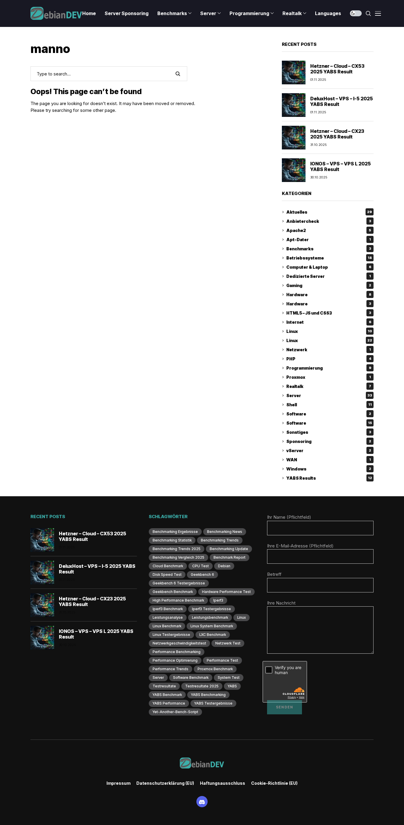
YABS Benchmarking (208, 694)
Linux (329, 331)
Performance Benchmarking (177, 652)
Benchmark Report (229, 557)
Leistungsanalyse (168, 617)
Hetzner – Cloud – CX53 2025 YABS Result (337, 69)
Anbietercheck (328, 221)
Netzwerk (328, 349)
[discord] (202, 801)
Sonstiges (328, 432)
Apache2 (328, 230)
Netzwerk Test (227, 643)
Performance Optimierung (175, 660)
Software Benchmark (191, 677)
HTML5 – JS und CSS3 (328, 312)
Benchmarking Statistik (172, 540)
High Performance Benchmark (178, 600)
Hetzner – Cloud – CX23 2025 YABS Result (337, 134)
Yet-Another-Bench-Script (175, 712)
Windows (328, 468)
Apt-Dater (328, 239)
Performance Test (222, 660)
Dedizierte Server (328, 276)
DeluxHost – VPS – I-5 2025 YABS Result (341, 101)
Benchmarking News (224, 531)
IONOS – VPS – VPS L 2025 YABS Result (340, 166)
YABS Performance (169, 703)
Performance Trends (170, 669)
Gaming (328, 285)
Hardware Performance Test (226, 591)
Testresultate (164, 686)
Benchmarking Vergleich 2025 (178, 557)
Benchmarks (328, 248)
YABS (232, 686)
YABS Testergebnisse (213, 703)
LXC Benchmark (212, 634)
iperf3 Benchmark (168, 609)
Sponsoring (328, 441)
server (158, 677)
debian (224, 566)
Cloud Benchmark (168, 566)
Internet (328, 322)
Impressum (118, 783)
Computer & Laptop (328, 267)
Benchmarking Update (229, 549)
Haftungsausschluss (222, 783)
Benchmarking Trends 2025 (177, 549)
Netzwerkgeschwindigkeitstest (179, 643)
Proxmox (328, 377)
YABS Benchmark (167, 694)
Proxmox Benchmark (215, 669)
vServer (328, 450)
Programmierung (328, 367)
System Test (229, 677)
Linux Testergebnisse (171, 634)
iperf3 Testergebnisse (211, 609)
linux (241, 617)
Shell (329, 404)
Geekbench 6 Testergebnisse (179, 583)
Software (328, 413)
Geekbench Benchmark (173, 591)
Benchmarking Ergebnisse (175, 531)
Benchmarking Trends (220, 540)
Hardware (328, 294)
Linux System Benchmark (211, 626)
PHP (328, 358)
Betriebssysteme (329, 257)
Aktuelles (329, 212)
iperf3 (218, 600)
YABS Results (329, 478)
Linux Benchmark (167, 626)
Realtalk (328, 386)
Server (329, 395)
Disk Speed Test (167, 574)
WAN (328, 459)
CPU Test (200, 566)
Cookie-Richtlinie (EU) (274, 783)
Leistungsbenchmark (210, 617)
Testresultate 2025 (202, 686)
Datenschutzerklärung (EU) (165, 783)
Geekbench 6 (202, 574)
